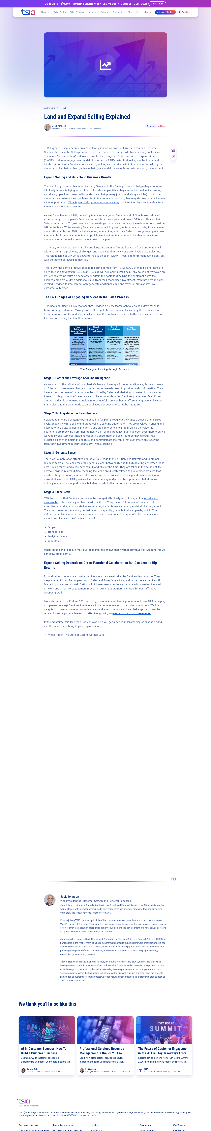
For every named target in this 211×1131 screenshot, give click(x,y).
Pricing (104, 12)
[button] (77, 12)
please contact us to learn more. (131, 613)
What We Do (60, 12)
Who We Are (179, 1125)
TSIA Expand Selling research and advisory (93, 202)
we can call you (90, 1115)
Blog (130, 12)
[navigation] (28, 12)
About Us (45, 12)
